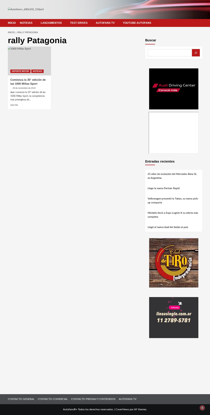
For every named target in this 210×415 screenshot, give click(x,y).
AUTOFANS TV (105, 22)
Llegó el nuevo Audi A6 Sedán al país (168, 227)
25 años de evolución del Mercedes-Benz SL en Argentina (172, 176)
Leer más (14, 105)
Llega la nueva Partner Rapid (164, 188)
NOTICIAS (26, 22)
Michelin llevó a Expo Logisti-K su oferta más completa (173, 215)
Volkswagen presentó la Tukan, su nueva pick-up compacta (173, 200)
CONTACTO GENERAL (21, 399)
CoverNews (122, 409)
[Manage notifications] (202, 407)
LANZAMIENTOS (51, 22)
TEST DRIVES (79, 22)
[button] (200, 23)
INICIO (12, 22)
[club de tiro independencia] (173, 262)
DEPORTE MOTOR (20, 71)
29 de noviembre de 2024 (24, 88)
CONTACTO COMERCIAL (53, 399)
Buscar (150, 40)
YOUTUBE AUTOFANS (137, 22)
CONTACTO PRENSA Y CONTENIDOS (93, 399)
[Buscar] (196, 52)
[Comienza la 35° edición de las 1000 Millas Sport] (29, 61)
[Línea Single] (173, 317)
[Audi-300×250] (173, 88)
